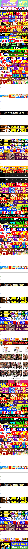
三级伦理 (7, 175)
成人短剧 (17, 182)
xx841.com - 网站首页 (6, 10)
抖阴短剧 (26, 182)
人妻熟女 (21, 175)
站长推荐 (2, 176)
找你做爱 (17, 176)
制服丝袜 (26, 175)
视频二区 (2, 175)
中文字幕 (12, 175)
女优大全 (26, 179)
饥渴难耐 (12, 176)
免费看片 (2, 182)
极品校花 (21, 182)
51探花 (17, 179)
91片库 (21, 179)
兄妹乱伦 (12, 182)
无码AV (2, 179)
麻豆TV (12, 179)
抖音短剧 (7, 179)
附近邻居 (7, 176)
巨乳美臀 (17, 175)
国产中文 (7, 182)
